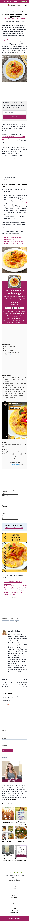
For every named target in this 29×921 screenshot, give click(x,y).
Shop (14, 903)
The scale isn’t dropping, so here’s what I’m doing (21, 859)
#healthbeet (14, 466)
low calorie (5, 625)
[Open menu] (3, 5)
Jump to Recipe (7, 40)
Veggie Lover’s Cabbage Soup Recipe (21, 840)
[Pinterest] (17, 872)
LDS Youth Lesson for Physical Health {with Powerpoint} (8, 822)
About (14, 888)
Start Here (14, 886)
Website (4, 746)
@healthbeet (15, 464)
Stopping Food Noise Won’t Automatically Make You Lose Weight (21, 822)
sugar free (21, 625)
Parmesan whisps (14, 354)
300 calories (5, 618)
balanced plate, (22, 202)
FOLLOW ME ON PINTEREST (14, 528)
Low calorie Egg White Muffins (14, 243)
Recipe (13, 11)
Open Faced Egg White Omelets (14, 241)
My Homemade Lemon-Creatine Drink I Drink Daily (8, 860)
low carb (13, 625)
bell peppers (14, 618)
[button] (12, 303)
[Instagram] (11, 872)
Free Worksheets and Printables (14, 906)
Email (4, 738)
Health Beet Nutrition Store (14, 893)
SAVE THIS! (15, 117)
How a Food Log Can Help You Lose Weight (7, 683)
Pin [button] (15, 308)
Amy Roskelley (10, 21)
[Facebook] (7, 872)
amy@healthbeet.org (14, 880)
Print (8, 308)
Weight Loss (14, 910)
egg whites (5, 621)
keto (17, 621)
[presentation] (8, 813)
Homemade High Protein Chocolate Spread (21, 683)
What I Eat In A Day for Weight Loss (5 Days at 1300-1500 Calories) (8, 841)
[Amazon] (21, 872)
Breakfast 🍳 (19, 11)
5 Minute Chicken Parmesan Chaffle (15, 586)
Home (7, 11)
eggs (12, 621)
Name (4, 730)
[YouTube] (14, 872)
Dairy (13, 18)
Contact (14, 891)
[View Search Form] (26, 5)
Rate (21, 308)
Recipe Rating (6, 700)
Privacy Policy (14, 897)
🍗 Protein (22, 18)
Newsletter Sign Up (14, 912)
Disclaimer (14, 895)
